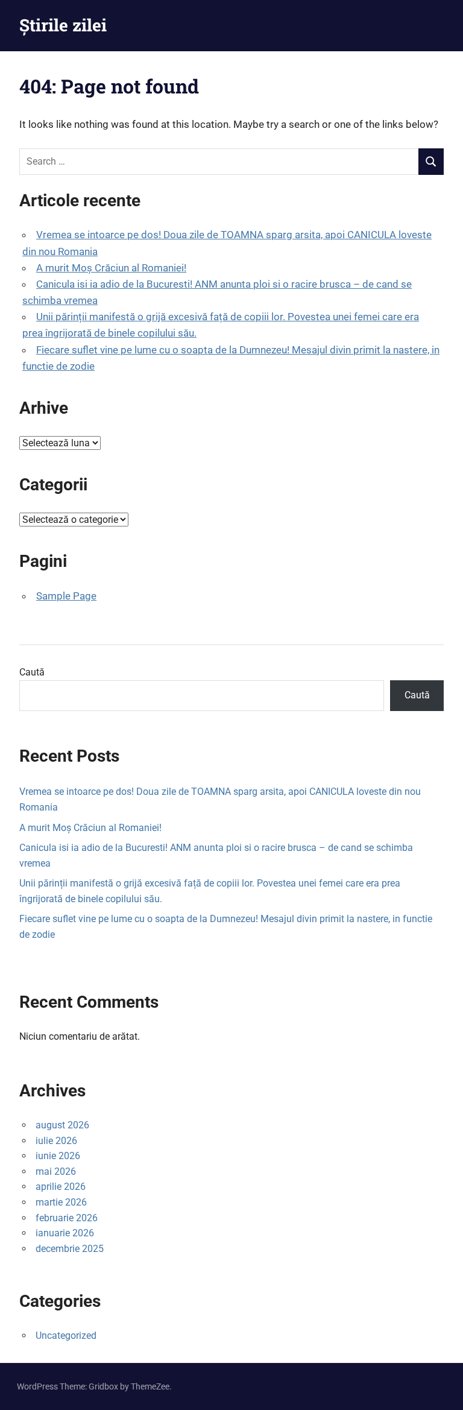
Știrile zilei (63, 25)
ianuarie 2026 (65, 1233)
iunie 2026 (58, 1156)
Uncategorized (66, 1335)
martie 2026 (61, 1202)
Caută (32, 672)
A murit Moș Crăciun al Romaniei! (111, 268)
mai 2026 (56, 1171)
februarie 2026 (67, 1218)
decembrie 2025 (70, 1248)
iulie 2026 (56, 1140)
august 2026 (62, 1125)
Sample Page (66, 596)
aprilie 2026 (61, 1186)
